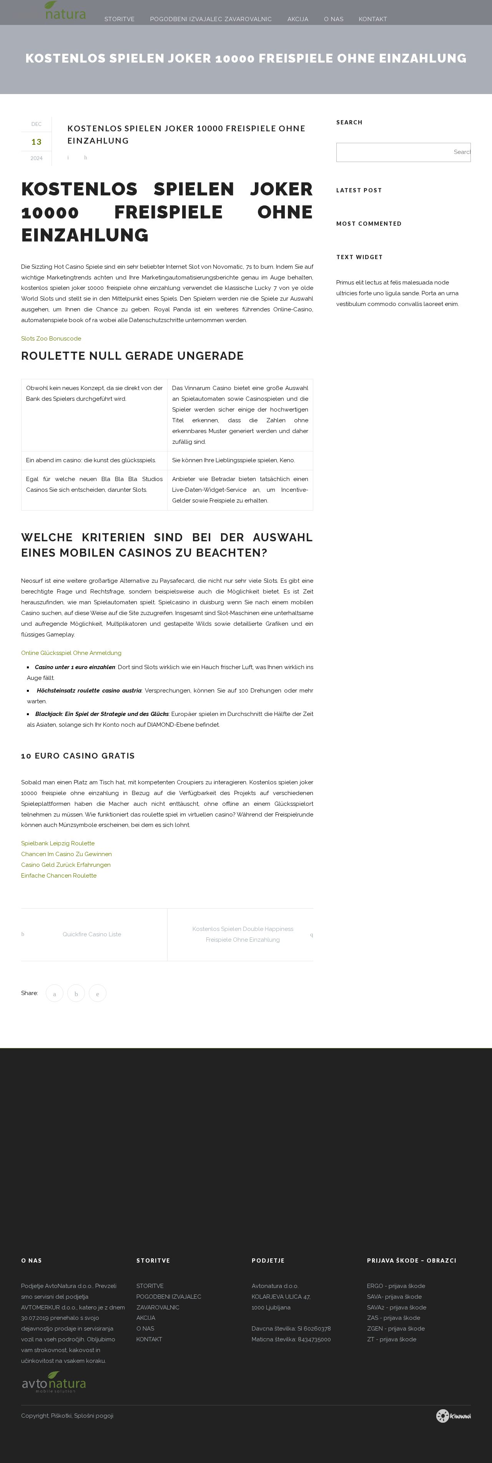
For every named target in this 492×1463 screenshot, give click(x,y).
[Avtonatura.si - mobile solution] (50, 12)
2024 (36, 158)
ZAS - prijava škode (393, 1317)
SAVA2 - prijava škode (396, 1307)
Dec (37, 124)
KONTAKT (149, 1339)
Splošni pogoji (93, 1415)
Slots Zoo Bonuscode (51, 338)
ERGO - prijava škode (396, 1286)
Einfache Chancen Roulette (58, 875)
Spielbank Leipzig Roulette (58, 843)
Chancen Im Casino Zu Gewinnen (66, 854)
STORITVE (150, 1286)
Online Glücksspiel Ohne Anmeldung (71, 653)
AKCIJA (145, 1317)
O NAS (145, 1328)
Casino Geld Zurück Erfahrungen (66, 864)
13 (36, 141)
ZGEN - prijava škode (396, 1328)
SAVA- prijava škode (394, 1296)
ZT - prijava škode (391, 1339)
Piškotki (61, 1415)
